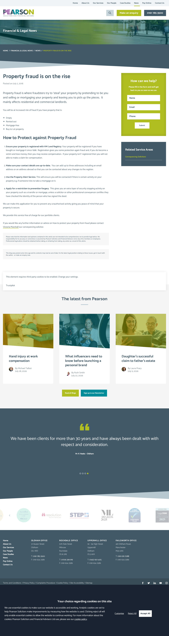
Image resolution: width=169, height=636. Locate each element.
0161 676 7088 (123, 556)
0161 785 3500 (155, 13)
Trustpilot (10, 285)
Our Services (98, 3)
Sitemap (89, 583)
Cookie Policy (62, 583)
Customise (119, 613)
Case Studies (125, 3)
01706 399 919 (67, 559)
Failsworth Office (126, 540)
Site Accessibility (77, 583)
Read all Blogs (70, 393)
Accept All (145, 613)
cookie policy (80, 619)
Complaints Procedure (45, 583)
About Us (85, 3)
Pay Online (146, 3)
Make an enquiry (129, 13)
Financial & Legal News (22, 50)
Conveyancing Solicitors (135, 156)
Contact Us (159, 3)
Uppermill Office (97, 540)
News (136, 3)
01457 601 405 (95, 559)
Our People (111, 3)
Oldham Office (39, 540)
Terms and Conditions (12, 583)
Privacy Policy (29, 583)
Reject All (132, 613)
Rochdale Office (68, 540)
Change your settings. (68, 277)
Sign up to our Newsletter (94, 393)
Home (75, 3)
